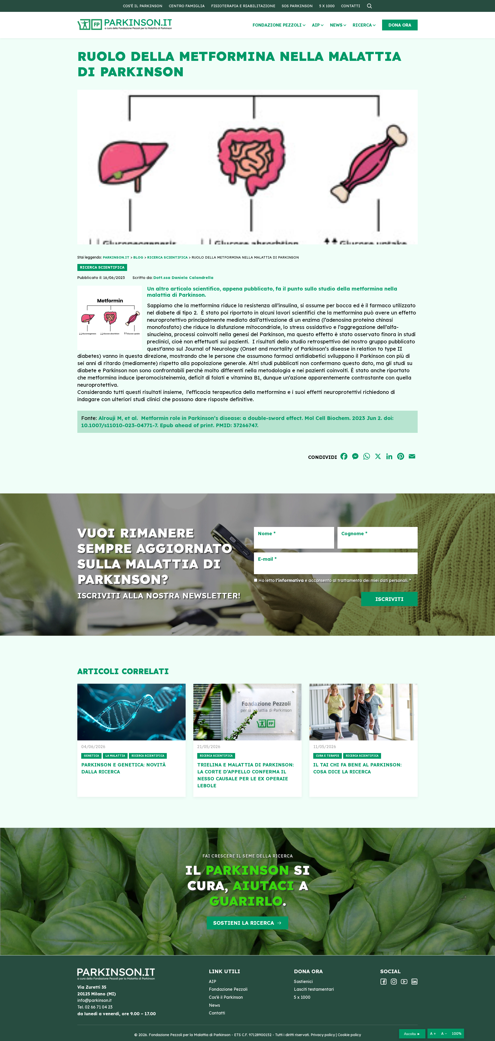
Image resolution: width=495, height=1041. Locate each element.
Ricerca (362, 25)
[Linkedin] (414, 983)
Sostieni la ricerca (243, 923)
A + (433, 1033)
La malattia (115, 755)
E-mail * (267, 559)
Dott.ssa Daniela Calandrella (183, 277)
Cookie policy (349, 1034)
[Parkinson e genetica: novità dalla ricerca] (131, 712)
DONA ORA (400, 25)
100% (456, 1033)
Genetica (91, 755)
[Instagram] (394, 983)
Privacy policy (323, 1034)
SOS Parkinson (297, 6)
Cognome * (354, 533)
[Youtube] (404, 983)
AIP (316, 25)
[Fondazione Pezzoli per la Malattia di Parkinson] (139, 24)
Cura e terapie (327, 755)
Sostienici (303, 981)
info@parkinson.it (94, 1000)
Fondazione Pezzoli (277, 25)
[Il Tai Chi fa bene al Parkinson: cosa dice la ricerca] (363, 712)
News (336, 25)
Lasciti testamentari (314, 989)
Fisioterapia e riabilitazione (243, 6)
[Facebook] (383, 983)
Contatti (350, 6)
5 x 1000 (327, 6)
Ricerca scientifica (102, 267)
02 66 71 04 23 (98, 1007)
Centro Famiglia (187, 6)
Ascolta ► (412, 1034)
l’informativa (290, 580)
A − (444, 1033)
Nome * (267, 533)
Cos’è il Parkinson (142, 6)
